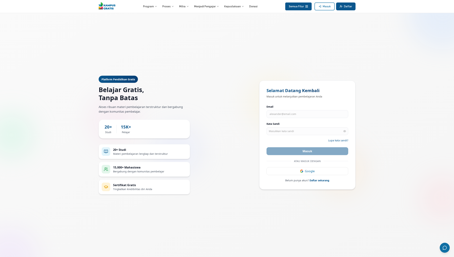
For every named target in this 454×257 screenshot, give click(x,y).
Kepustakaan (232, 6)
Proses (166, 6)
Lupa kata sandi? (338, 140)
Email (270, 106)
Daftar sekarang (319, 180)
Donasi (253, 6)
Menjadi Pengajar (205, 6)
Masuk (327, 6)
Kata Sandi (273, 123)
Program (148, 6)
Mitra (182, 6)
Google (310, 171)
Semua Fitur (296, 6)
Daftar (348, 6)
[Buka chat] (445, 248)
